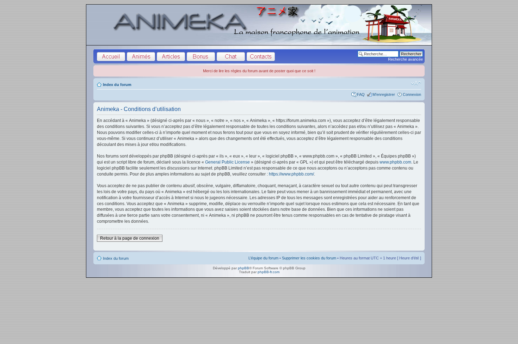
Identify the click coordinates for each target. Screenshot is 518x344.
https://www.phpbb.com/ (291, 174)
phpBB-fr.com (268, 272)
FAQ (361, 94)
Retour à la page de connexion (129, 238)
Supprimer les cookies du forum (309, 258)
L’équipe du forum (263, 258)
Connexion (412, 94)
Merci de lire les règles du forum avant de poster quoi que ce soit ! (259, 71)
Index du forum (117, 84)
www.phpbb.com (395, 162)
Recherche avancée (405, 59)
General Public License (227, 162)
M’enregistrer (383, 94)
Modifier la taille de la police (416, 83)
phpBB (243, 268)
